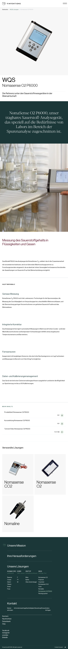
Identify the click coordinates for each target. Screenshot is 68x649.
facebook (5, 630)
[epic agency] (65, 647)
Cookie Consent (59, 647)
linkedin (5, 637)
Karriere (5, 616)
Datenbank (6, 621)
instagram (6, 633)
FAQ (3, 624)
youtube (5, 635)
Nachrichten (6, 619)
